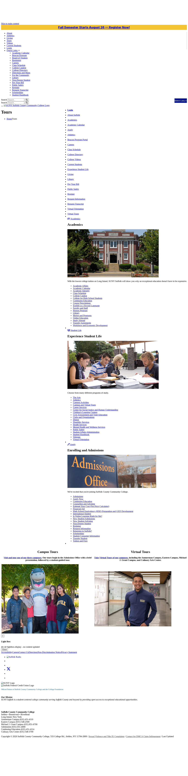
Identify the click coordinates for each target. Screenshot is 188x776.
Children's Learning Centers (85, 412)
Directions (33, 652)
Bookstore (16, 60)
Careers (15, 63)
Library (15, 77)
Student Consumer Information (86, 536)
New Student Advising (83, 521)
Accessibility (6, 652)
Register (15, 87)
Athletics (10, 35)
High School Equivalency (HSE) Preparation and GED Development (103, 511)
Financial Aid (79, 509)
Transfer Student (80, 538)
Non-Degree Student (21, 80)
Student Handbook (20, 95)
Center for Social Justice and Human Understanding (95, 410)
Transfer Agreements (82, 323)
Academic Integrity (81, 291)
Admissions (78, 496)
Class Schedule (18, 65)
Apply (70, 130)
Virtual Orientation (75, 209)
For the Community (20, 75)
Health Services (80, 424)
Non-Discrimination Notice (49, 652)
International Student (82, 514)
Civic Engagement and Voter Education (90, 415)
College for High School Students (87, 298)
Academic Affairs (80, 286)
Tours (9, 40)
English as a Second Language (86, 305)
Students (14, 45)
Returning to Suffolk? (82, 531)
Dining (76, 420)
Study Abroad (79, 320)
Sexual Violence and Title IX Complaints (106, 736)
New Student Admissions (84, 519)
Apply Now (78, 499)
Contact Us (24, 652)
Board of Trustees (20, 58)
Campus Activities (81, 402)
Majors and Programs (82, 315)
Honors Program (80, 310)
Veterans (76, 437)
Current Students (74, 164)
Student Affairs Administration (86, 432)
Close (4, 650)
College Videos (74, 159)
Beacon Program (19, 55)
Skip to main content (10, 23)
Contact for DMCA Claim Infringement (143, 736)
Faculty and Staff (80, 308)
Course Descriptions (82, 303)
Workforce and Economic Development (90, 325)
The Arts (77, 397)
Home (9, 119)
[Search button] (27, 99)
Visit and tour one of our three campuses (22, 558)
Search (4, 100)
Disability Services (81, 422)
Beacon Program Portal (77, 140)
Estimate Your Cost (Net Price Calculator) (91, 506)
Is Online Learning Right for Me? (87, 516)
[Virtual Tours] (132, 625)
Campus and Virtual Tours (84, 405)
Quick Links (12, 50)
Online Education (80, 318)
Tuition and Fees (80, 541)
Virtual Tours (73, 214)
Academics (72, 120)
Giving (10, 38)
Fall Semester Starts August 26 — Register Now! (94, 27)
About (9, 33)
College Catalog (19, 68)
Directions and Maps (21, 73)
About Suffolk (73, 115)
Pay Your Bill (18, 82)
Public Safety (18, 85)
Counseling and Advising (84, 504)
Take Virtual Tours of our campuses (111, 558)
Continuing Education (82, 301)
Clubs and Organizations (83, 417)
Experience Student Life (77, 169)
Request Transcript (20, 90)
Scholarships (17, 92)
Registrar (77, 526)
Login (9, 48)
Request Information (76, 199)
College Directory (20, 70)
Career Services (80, 407)
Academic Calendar (20, 53)
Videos (10, 43)
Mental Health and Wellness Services (89, 427)
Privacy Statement (69, 652)
